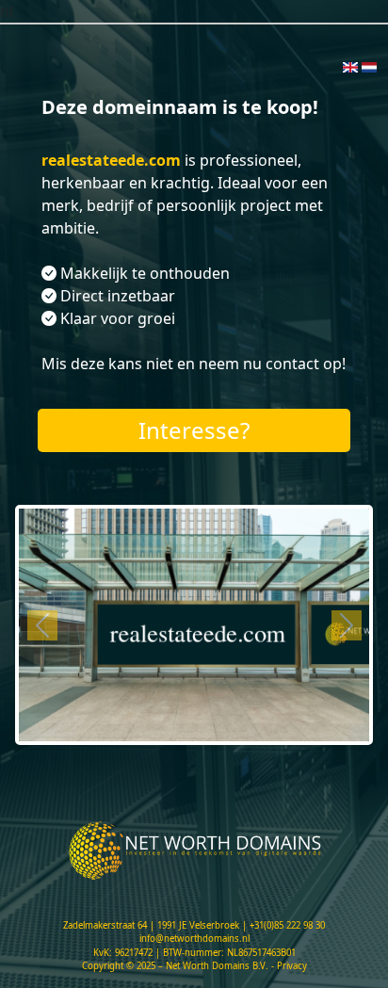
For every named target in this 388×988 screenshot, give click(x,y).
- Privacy (289, 966)
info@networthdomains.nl (194, 938)
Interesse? (194, 429)
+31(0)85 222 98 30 (287, 925)
